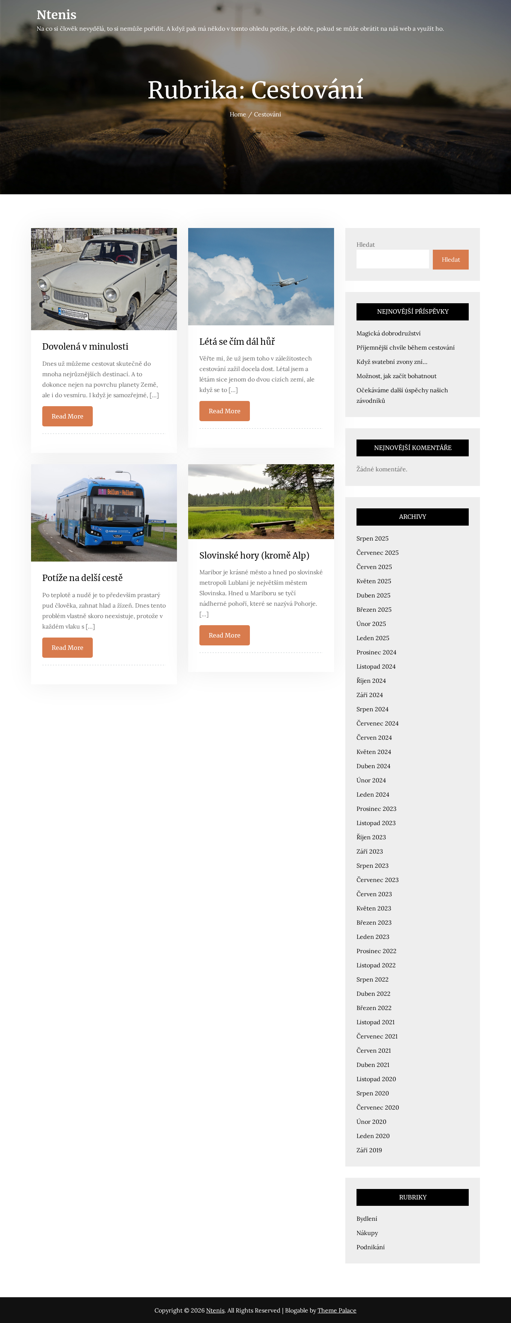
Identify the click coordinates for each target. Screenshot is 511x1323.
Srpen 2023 (373, 865)
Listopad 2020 (376, 1079)
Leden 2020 (373, 1136)
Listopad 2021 (376, 1022)
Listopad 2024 (376, 666)
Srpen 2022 (373, 979)
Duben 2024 (374, 766)
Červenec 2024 (378, 723)
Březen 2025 (374, 609)
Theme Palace (337, 1310)
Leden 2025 (373, 638)
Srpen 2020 (373, 1093)
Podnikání (371, 1247)
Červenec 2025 (378, 552)
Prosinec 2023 (377, 808)
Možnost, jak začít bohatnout (397, 376)
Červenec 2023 (378, 879)
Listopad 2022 (376, 965)
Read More (67, 416)
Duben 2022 (374, 993)
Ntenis (57, 14)
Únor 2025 (371, 623)
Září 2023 (370, 851)
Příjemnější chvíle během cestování (406, 347)
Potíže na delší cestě (82, 578)
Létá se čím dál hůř (237, 342)
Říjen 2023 (371, 837)
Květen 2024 (374, 751)
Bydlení (367, 1218)
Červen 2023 (374, 894)
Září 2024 (370, 695)
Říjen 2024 (371, 680)
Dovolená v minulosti (85, 346)
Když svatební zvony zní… (392, 361)
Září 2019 (369, 1150)
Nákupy (367, 1233)
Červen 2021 (374, 1050)
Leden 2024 (373, 794)
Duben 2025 (374, 595)
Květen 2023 (374, 908)
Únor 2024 (371, 780)
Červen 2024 (374, 737)
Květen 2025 (374, 581)
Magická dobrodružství (389, 333)
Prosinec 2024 (377, 652)
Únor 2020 (371, 1121)
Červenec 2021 (377, 1036)
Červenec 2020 (378, 1107)
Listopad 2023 (376, 823)
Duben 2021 (373, 1064)
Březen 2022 (374, 1008)
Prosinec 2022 (377, 951)
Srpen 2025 (373, 538)
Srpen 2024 (373, 709)
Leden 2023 (373, 936)
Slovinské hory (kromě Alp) (254, 555)
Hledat (366, 244)
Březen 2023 (374, 922)
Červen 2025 (374, 567)
